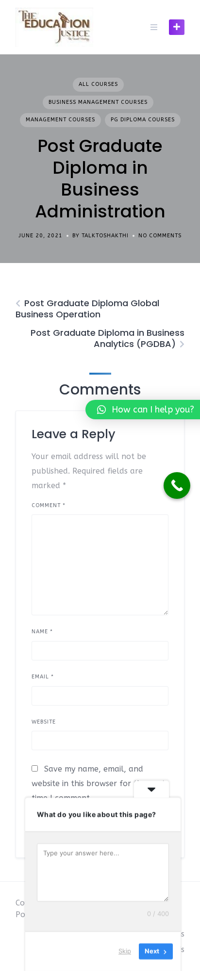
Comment (49, 505)
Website (44, 722)
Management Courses (60, 119)
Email (43, 677)
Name (42, 631)
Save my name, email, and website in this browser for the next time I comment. (98, 783)
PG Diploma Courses (143, 119)
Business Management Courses (98, 102)
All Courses (98, 84)
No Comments (160, 235)
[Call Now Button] (177, 485)
